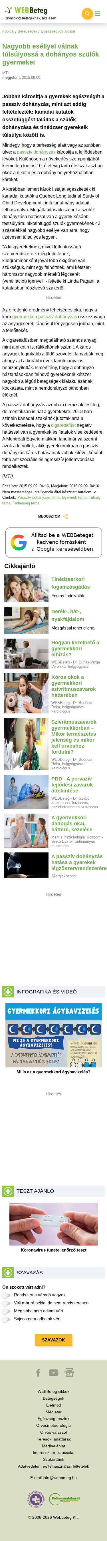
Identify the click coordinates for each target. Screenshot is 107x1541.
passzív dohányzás (36, 152)
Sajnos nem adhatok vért (37, 1318)
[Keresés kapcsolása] (87, 13)
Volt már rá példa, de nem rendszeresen (51, 1302)
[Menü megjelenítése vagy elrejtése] (98, 14)
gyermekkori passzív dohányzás (44, 316)
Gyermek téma (74, 497)
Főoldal (8, 31)
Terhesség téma (26, 503)
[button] (38, 1375)
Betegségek (27, 31)
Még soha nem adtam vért (38, 1310)
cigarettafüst (63, 425)
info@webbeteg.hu (60, 1477)
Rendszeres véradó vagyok (40, 1294)
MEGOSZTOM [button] (49, 516)
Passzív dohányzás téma (38, 497)
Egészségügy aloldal (58, 31)
